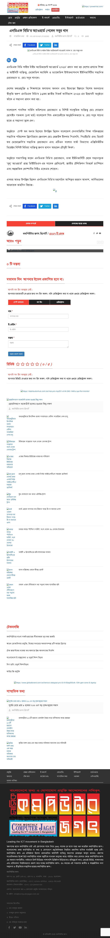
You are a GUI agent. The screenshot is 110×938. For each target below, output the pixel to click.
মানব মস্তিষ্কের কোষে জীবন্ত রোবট (31, 569)
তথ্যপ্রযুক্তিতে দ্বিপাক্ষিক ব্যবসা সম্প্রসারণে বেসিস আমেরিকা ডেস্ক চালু (43, 416)
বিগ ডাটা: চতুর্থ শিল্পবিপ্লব (17, 664)
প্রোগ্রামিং (56, 17)
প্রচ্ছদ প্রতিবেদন (30, 17)
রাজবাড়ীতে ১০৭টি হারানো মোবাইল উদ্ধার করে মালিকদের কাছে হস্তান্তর (44, 718)
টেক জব (11, 23)
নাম (10, 311)
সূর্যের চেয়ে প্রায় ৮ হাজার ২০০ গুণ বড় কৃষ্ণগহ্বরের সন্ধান (33, 705)
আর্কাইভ (55, 9)
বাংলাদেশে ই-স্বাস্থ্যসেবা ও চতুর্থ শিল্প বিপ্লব (25, 657)
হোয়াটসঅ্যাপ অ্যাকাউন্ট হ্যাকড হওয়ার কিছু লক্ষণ (30, 403)
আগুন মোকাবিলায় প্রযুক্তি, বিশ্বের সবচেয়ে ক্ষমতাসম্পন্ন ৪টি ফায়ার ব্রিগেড (36, 643)
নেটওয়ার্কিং (95, 776)
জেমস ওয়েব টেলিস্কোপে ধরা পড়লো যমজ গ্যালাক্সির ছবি (39, 584)
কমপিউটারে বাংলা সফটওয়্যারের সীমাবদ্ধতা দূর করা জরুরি (31, 636)
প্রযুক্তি (17, 17)
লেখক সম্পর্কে (31, 223)
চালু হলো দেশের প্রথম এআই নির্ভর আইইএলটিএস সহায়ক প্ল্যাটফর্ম (43, 474)
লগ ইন (39, 302)
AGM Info (44, 776)
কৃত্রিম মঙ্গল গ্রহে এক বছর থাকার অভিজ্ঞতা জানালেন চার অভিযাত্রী (42, 743)
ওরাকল (76, 776)
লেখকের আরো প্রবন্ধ (79, 223)
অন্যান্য (93, 17)
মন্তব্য (11, 337)
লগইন (47, 9)
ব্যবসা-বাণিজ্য (12, 780)
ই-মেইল (12, 324)
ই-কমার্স (46, 17)
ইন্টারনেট (69, 17)
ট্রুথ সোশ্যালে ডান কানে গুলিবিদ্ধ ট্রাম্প (32, 494)
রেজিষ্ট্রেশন (39, 9)
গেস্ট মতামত (18, 302)
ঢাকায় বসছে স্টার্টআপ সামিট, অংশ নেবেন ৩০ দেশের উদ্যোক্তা (41, 529)
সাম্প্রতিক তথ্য (62, 776)
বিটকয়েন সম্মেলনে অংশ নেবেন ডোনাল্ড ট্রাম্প (35, 441)
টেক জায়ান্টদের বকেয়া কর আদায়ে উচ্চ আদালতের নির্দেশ (30, 650)
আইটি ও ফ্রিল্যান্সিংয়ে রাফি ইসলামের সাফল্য (35, 552)
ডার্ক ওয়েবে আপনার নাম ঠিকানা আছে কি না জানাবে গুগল (40, 509)
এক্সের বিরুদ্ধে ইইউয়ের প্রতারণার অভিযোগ (34, 456)
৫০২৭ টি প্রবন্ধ (56, 233)
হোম (10, 17)
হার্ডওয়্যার (80, 17)
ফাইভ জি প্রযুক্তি (13, 671)
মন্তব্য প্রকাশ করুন (16, 354)
